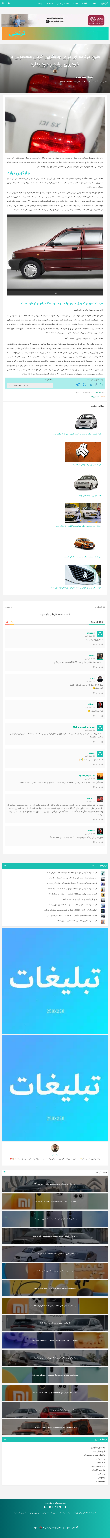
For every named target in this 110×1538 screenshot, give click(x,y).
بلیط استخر (101, 1462)
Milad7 (91, 704)
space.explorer (87, 775)
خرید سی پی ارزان (98, 1466)
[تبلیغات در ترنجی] (55, 33)
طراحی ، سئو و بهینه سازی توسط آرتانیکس (61, 1527)
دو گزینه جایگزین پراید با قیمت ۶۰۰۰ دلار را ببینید (82, 556)
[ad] (55, 981)
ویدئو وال (101, 1477)
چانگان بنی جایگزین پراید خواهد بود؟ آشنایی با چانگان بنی (78, 526)
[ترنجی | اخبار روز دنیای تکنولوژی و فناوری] (104, 3)
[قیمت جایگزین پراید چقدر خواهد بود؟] (83, 451)
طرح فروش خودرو (98, 1451)
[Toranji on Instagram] (55, 1507)
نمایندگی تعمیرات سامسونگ (94, 1455)
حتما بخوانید (71, 81)
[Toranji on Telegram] (50, 1507)
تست (76, 3)
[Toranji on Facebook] (65, 1507)
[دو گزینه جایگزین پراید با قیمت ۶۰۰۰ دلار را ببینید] (83, 543)
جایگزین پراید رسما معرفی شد (89, 495)
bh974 (92, 655)
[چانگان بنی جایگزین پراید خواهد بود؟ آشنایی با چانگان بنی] (83, 513)
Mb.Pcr (91, 798)
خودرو (62, 81)
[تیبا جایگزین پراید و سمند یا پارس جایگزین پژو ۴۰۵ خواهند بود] (86, 420)
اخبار (94, 3)
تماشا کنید (85, 3)
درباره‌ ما (40, 3)
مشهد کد (35, 1527)
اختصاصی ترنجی (63, 3)
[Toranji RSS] (44, 1507)
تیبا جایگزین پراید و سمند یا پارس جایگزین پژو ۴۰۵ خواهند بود (77, 433)
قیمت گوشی (100, 1458)
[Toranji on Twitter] (60, 1507)
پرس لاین (101, 1473)
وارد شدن (9, 607)
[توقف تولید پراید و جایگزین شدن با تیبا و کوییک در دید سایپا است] (83, 574)
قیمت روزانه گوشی (98, 1447)
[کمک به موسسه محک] (54, 20)
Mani (92, 678)
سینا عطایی (80, 77)
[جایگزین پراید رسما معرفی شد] (86, 482)
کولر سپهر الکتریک (98, 1470)
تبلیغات (50, 3)
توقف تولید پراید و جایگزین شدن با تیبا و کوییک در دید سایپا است (76, 587)
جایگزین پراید (95, 397)
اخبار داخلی (81, 81)
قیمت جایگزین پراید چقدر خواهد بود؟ (86, 464)
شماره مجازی (100, 1481)
